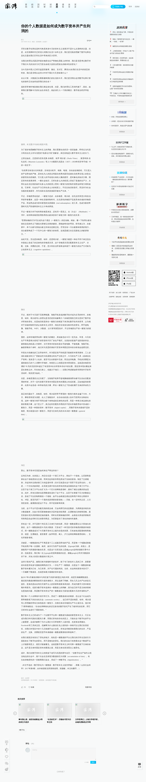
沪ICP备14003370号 (114, 303)
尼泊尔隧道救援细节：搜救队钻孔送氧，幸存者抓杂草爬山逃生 (122, 155)
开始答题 (122, 227)
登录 (130, 6)
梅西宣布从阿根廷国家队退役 (122, 46)
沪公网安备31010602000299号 (118, 306)
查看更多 (122, 131)
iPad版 (128, 284)
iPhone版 (129, 278)
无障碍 (137, 7)
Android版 (130, 272)
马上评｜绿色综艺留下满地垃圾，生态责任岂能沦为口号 (122, 148)
